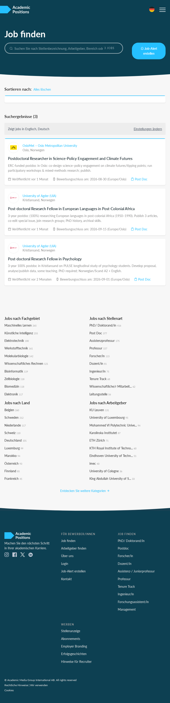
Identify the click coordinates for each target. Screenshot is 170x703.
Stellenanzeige (70, 631)
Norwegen (37, 150)
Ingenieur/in (99, 371)
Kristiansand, (32, 200)
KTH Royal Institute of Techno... (112, 448)
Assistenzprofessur (104, 340)
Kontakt (66, 579)
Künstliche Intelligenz (21, 333)
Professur (98, 348)
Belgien (11, 410)
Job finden (68, 540)
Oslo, (26, 150)
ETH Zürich (98, 440)
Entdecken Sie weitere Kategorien (83, 490)
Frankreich (13, 478)
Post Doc (140, 179)
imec (94, 463)
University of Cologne (105, 471)
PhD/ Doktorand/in (105, 325)
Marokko (12, 455)
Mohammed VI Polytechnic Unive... (114, 425)
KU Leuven (99, 410)
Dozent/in (98, 363)
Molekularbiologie (18, 356)
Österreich (13, 463)
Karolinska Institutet (104, 432)
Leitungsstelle (100, 394)
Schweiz (12, 432)
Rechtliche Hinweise (16, 685)
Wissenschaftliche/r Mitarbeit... (112, 386)
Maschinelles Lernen (20, 325)
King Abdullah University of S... (112, 478)
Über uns (67, 556)
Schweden (13, 417)
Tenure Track (99, 378)
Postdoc (123, 548)
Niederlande (15, 425)
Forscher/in (99, 356)
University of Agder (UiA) (39, 195)
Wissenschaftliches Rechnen (26, 363)
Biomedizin (14, 386)
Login (64, 563)
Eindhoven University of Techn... (112, 455)
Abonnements (70, 638)
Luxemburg (13, 448)
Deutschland (15, 440)
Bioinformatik (16, 371)
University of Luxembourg (108, 417)
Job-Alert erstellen (150, 51)
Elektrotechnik (16, 340)
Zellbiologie (14, 378)
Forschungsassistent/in (133, 601)
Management (127, 609)
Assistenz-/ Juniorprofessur (136, 571)
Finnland (12, 471)
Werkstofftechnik (18, 348)
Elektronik (13, 394)
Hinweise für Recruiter (76, 661)
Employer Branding (74, 646)
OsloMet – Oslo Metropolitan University (50, 145)
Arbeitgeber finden (73, 548)
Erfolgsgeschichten (74, 653)
